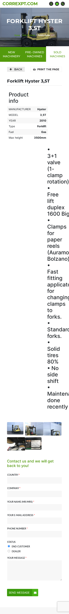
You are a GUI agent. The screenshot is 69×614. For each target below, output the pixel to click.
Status (11, 542)
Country (13, 475)
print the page (48, 69)
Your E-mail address (21, 515)
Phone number (17, 529)
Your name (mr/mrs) (20, 502)
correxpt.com (20, 3)
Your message (16, 558)
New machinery (11, 54)
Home (17, 35)
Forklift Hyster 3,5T (46, 35)
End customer (21, 547)
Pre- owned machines (34, 54)
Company (13, 488)
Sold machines (28, 35)
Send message (19, 592)
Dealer (16, 551)
